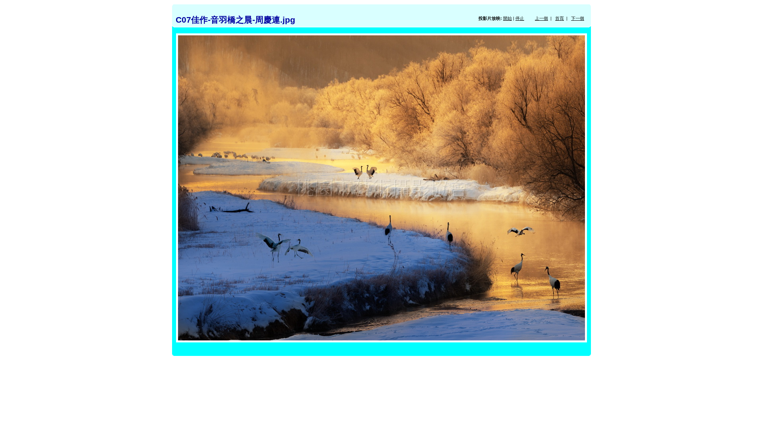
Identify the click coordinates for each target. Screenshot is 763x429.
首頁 (559, 18)
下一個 (577, 18)
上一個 (541, 18)
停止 (519, 18)
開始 (507, 18)
